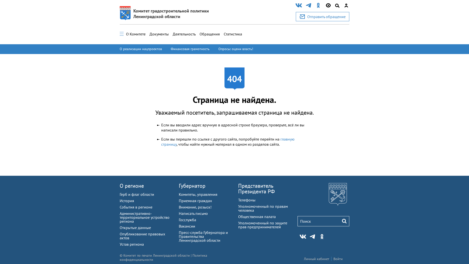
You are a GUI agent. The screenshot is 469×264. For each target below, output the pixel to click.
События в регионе (136, 207)
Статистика (233, 34)
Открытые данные (135, 227)
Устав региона (132, 244)
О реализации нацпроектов (141, 49)
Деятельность (184, 34)
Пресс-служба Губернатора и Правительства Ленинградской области (203, 236)
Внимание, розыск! (195, 207)
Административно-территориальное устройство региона (145, 217)
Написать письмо (193, 213)
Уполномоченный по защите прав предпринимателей (262, 224)
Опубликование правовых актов (142, 235)
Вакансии (187, 226)
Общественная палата (257, 216)
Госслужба (187, 219)
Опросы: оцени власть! (235, 49)
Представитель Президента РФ (256, 188)
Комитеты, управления (198, 194)
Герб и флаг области (137, 194)
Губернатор (192, 185)
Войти (338, 259)
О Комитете (136, 34)
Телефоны (247, 200)
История (127, 200)
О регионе (132, 185)
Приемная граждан (195, 200)
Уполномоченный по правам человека (263, 208)
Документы (159, 34)
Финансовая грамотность (190, 49)
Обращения (210, 34)
